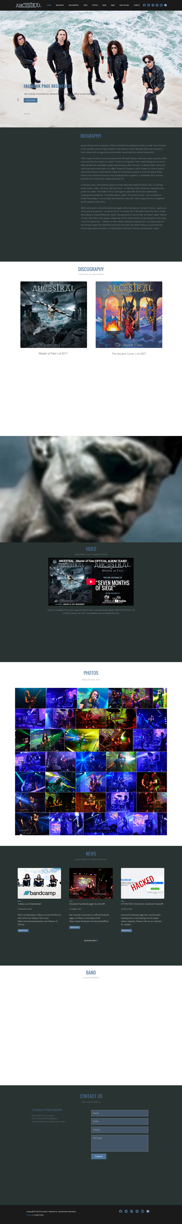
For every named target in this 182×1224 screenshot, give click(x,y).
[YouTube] (161, 5)
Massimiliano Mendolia (67, 1211)
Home (49, 5)
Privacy (29, 1215)
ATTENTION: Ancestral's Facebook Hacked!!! (142, 903)
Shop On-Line (124, 5)
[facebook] (144, 5)
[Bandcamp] (165, 5)
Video (86, 5)
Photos (95, 5)
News (104, 5)
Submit (98, 1156)
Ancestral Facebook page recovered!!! (87, 903)
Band (113, 5)
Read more (23, 930)
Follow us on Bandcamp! (29, 903)
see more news (90, 941)
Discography (74, 5)
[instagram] (152, 5)
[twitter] (148, 5)
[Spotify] (157, 5)
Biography (60, 5)
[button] (18, 100)
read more (42, 100)
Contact (137, 5)
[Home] (29, 5)
